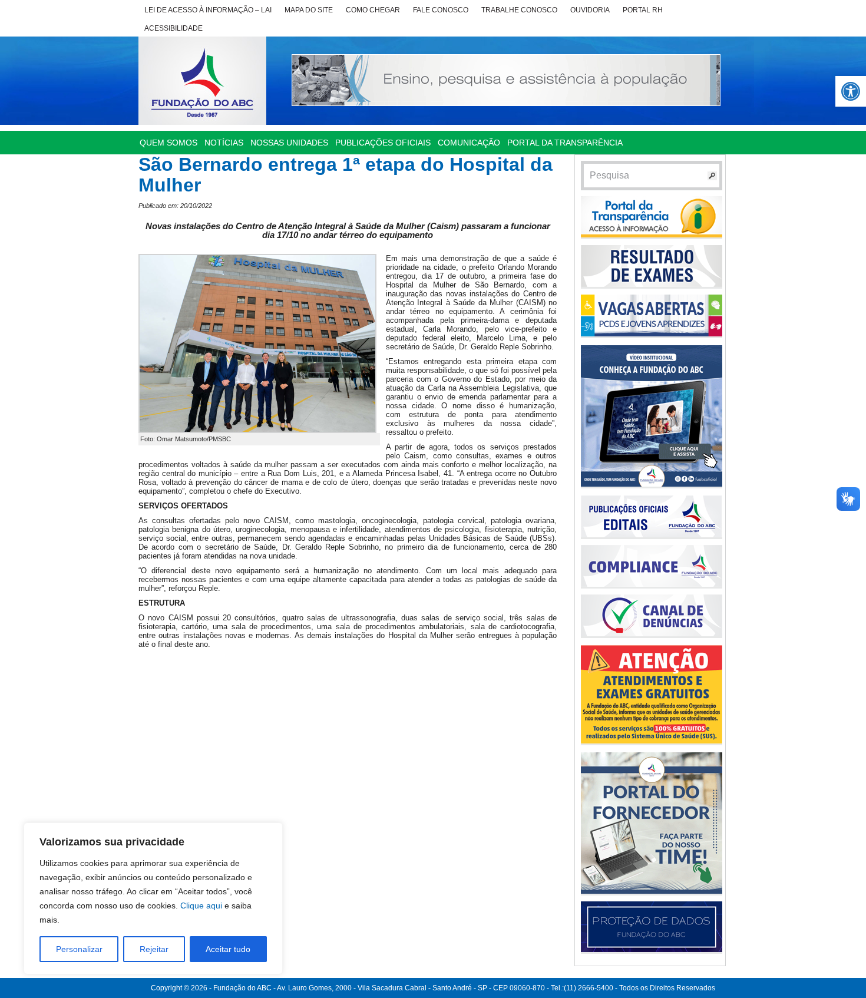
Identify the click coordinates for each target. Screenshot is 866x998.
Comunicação (469, 142)
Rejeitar (154, 949)
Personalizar (79, 949)
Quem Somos (168, 142)
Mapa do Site (309, 10)
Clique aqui (201, 905)
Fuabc (202, 81)
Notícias (223, 142)
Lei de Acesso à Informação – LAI (208, 10)
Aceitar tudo (228, 949)
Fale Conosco (440, 10)
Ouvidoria (590, 10)
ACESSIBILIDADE (173, 28)
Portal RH (643, 10)
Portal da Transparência (565, 142)
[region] (153, 898)
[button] (850, 91)
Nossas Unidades (289, 142)
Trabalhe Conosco (519, 10)
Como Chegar (373, 10)
